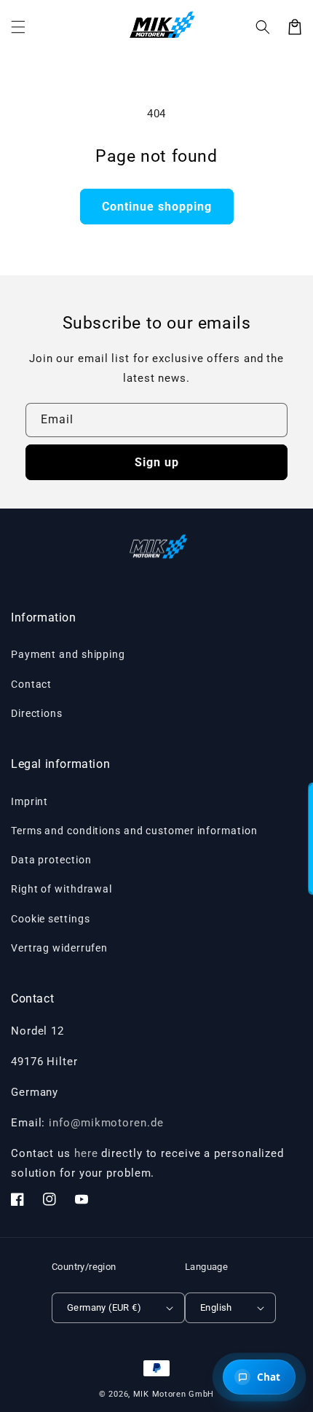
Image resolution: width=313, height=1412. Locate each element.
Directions (37, 713)
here (86, 1153)
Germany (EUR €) (104, 1307)
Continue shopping (157, 206)
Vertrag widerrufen (59, 948)
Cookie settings (50, 919)
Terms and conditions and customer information (134, 830)
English (216, 1307)
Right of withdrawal (61, 889)
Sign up (157, 462)
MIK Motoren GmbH (173, 1394)
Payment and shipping (68, 654)
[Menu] (18, 27)
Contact (31, 684)
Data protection (51, 860)
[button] (263, 27)
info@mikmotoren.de (106, 1122)
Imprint (29, 801)
